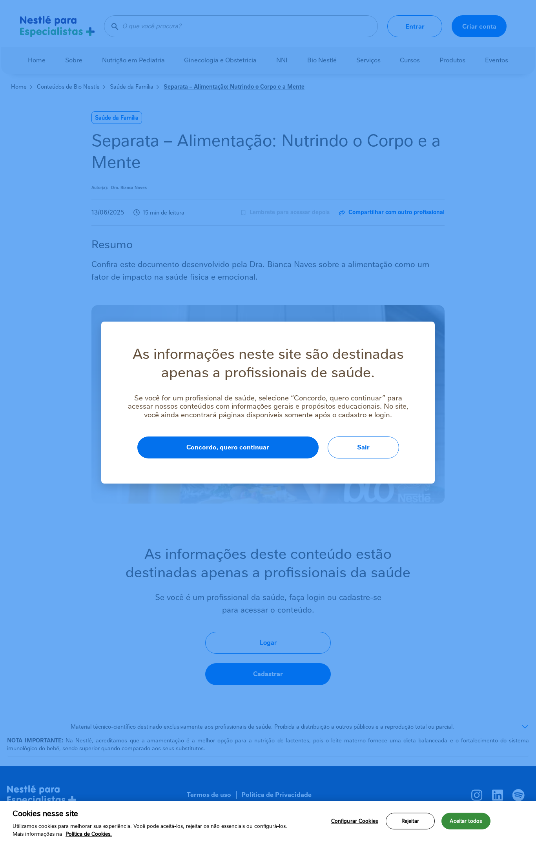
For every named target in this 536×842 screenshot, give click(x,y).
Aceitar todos (466, 821)
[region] (268, 821)
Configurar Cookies (354, 821)
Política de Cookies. (89, 834)
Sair (363, 447)
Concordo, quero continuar (227, 447)
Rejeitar (410, 821)
